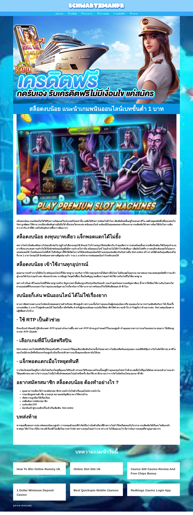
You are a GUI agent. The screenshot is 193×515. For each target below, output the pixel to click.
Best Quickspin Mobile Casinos (96, 490)
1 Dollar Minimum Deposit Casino (35, 492)
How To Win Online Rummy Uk (38, 469)
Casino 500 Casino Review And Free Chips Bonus (153, 471)
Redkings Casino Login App (151, 490)
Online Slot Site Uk (87, 469)
